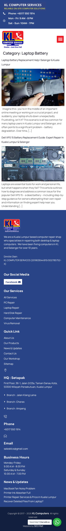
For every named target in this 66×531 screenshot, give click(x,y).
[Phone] (5, 416)
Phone (9, 424)
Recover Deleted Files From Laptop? (23, 501)
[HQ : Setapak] (5, 370)
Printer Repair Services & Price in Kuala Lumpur (30, 497)
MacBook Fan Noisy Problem (19, 488)
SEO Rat (38, 526)
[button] (60, 39)
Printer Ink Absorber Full (17, 492)
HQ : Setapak (14, 378)
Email (8, 443)
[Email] (5, 435)
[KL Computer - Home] (27, 225)
